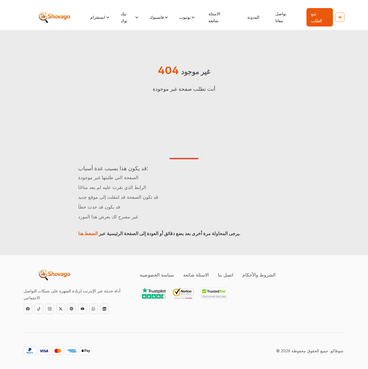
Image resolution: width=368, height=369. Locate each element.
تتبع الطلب (316, 17)
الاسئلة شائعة (214, 17)
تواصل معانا (280, 17)
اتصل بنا (225, 275)
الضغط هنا (88, 233)
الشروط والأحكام (258, 275)
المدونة (253, 17)
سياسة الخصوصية (157, 275)
